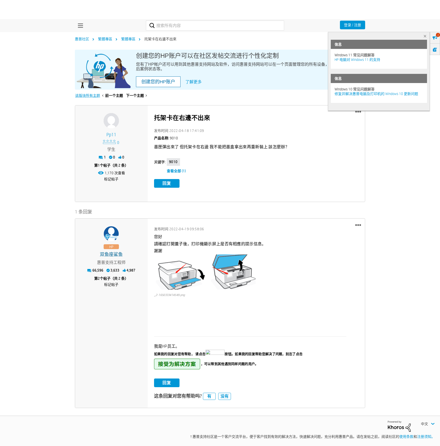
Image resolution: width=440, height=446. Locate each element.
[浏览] (79, 25)
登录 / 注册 (352, 25)
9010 (173, 161)
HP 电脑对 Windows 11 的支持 (357, 59)
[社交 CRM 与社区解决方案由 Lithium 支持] (399, 426)
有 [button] (209, 396)
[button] (358, 112)
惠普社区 (82, 39)
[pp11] (111, 120)
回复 (166, 183)
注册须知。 (426, 436)
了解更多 (193, 82)
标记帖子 (111, 179)
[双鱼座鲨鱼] (111, 233)
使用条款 (406, 436)
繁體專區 (105, 39)
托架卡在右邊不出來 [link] (160, 39)
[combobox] (215, 25)
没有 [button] (225, 396)
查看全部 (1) (176, 171)
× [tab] (425, 36)
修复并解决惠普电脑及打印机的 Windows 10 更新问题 (376, 93)
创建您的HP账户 (158, 81)
